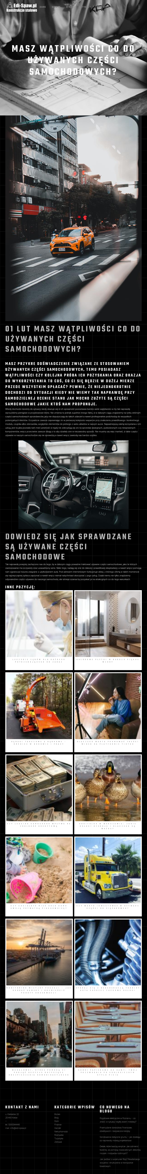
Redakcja (38, 356)
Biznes (21, 356)
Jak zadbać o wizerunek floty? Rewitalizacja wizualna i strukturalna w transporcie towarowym (120, 1163)
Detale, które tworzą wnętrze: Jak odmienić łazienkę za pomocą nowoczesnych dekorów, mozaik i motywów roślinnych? (120, 1150)
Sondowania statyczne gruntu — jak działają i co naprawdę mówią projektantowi (120, 1139)
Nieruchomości (61, 1131)
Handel (30, 356)
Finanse (57, 1124)
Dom (56, 1121)
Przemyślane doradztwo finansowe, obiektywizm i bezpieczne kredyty (116, 1129)
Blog (25, 356)
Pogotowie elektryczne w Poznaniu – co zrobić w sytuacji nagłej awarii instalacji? (118, 1120)
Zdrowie (58, 1142)
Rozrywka (58, 1135)
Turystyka (58, 1138)
